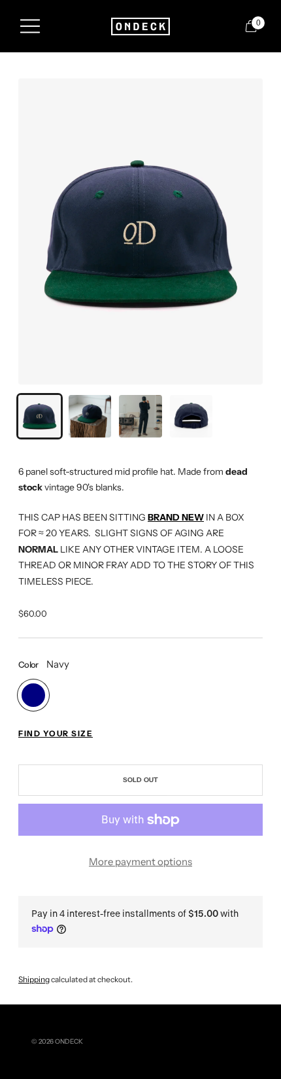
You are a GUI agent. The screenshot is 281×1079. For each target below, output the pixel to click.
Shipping (34, 979)
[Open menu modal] (30, 26)
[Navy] (33, 695)
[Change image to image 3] (140, 416)
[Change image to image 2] (90, 416)
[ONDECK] (140, 26)
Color (28, 664)
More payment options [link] (140, 861)
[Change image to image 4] (191, 416)
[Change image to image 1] (39, 416)
